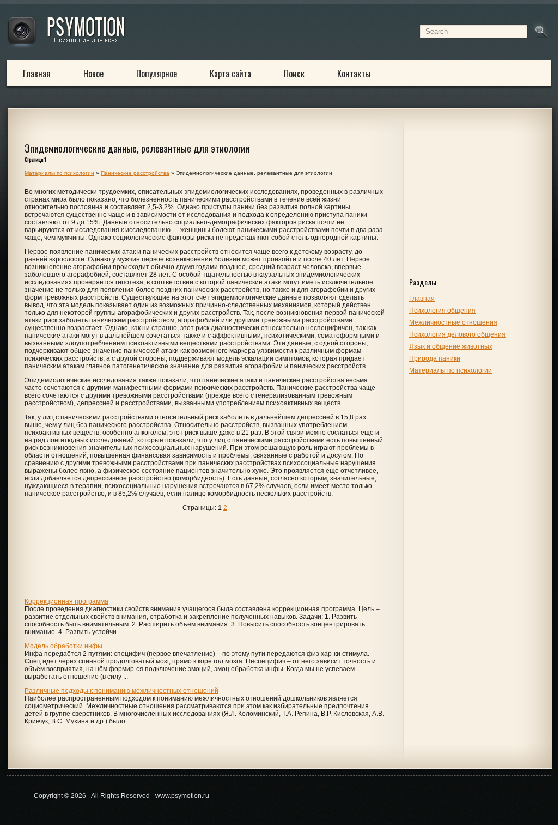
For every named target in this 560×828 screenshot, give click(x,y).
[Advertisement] (478, 203)
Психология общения (442, 310)
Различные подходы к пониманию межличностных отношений (121, 691)
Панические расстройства (135, 173)
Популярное (156, 73)
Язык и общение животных (450, 346)
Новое (93, 73)
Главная (37, 73)
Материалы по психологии (450, 370)
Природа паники (434, 358)
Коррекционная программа (66, 601)
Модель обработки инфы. (64, 646)
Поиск (294, 73)
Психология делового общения (457, 334)
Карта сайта (230, 73)
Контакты (353, 73)
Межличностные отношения (453, 322)
